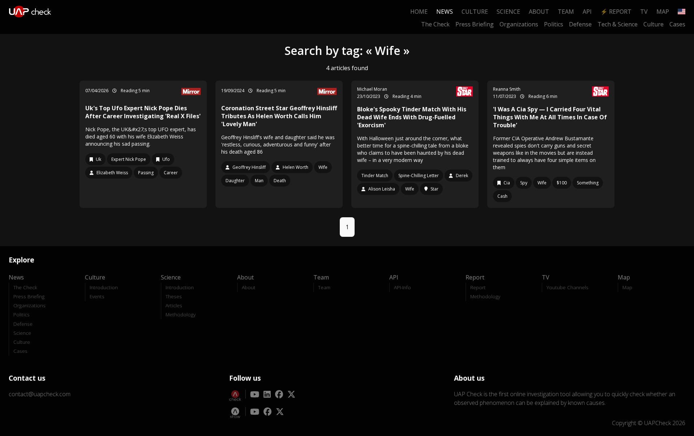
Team (566, 12)
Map (662, 12)
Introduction (104, 287)
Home (419, 12)
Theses (174, 296)
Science (508, 12)
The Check (435, 24)
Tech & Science (617, 24)
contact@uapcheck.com (39, 394)
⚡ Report (615, 12)
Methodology (181, 314)
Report (478, 287)
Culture (475, 12)
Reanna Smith (506, 89)
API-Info (402, 287)
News (444, 12)
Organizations (519, 24)
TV (644, 12)
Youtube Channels (567, 287)
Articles (174, 305)
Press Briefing (474, 24)
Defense (580, 24)
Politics (553, 24)
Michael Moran (372, 89)
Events (97, 296)
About (539, 12)
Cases (677, 24)
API (587, 12)
